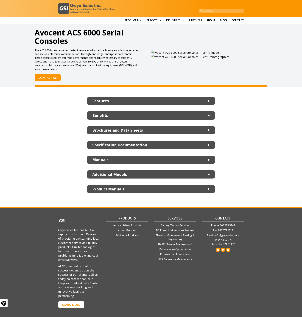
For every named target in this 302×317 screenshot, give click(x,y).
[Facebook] (218, 250)
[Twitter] (223, 250)
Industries (173, 20)
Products (131, 20)
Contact (238, 20)
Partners (195, 20)
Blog (223, 20)
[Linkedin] (228, 250)
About (211, 20)
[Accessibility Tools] (4, 303)
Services (152, 20)
